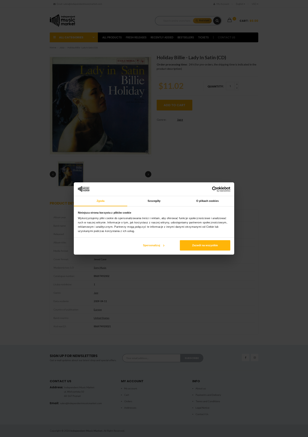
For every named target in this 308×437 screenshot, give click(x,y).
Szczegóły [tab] (154, 200)
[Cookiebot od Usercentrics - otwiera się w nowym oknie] (214, 189)
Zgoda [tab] (101, 200)
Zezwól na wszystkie (205, 245)
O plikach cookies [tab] (207, 200)
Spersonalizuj (151, 245)
